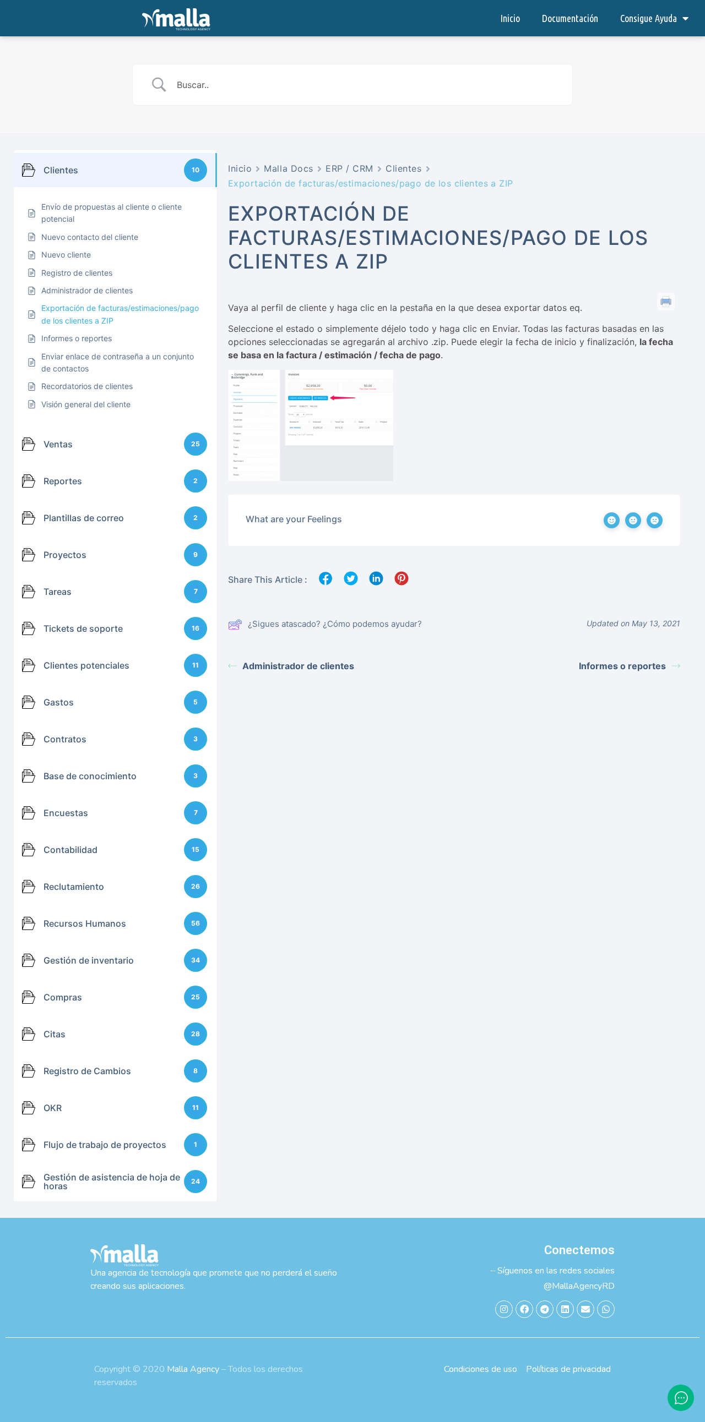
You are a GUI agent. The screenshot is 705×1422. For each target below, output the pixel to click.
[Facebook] (524, 1309)
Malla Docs (288, 168)
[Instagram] (504, 1309)
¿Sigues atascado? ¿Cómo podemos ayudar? (335, 624)
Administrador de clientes (298, 665)
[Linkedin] (565, 1309)
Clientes (403, 168)
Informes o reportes (622, 665)
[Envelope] (585, 1309)
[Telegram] (545, 1309)
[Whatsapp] (606, 1309)
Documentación (570, 18)
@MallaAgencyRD (579, 1286)
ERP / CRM (349, 168)
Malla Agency (193, 1369)
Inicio (510, 18)
